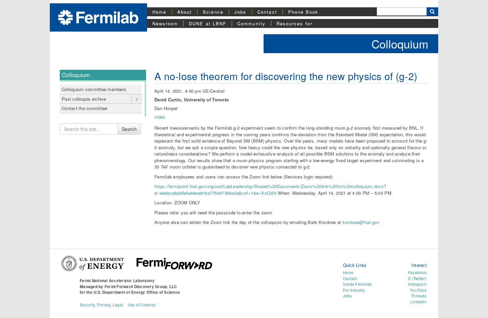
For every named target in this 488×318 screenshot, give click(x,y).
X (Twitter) (417, 278)
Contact (267, 12)
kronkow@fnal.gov (361, 222)
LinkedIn (418, 301)
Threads (419, 295)
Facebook (417, 272)
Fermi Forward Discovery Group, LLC (141, 286)
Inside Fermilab (357, 284)
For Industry (354, 290)
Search (129, 129)
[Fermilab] (98, 17)
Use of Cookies (142, 304)
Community (251, 23)
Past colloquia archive (84, 99)
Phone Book (303, 12)
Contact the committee (84, 108)
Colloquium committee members (94, 89)
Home (159, 12)
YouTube (418, 290)
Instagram (417, 284)
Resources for (294, 23)
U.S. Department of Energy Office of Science (137, 292)
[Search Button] (432, 11)
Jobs (240, 12)
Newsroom (165, 23)
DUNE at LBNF (207, 23)
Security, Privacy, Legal (101, 304)
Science (213, 12)
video (159, 117)
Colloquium (399, 44)
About (184, 12)
